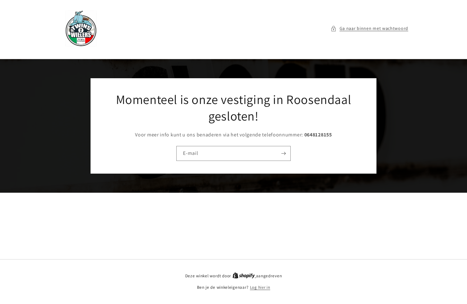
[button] (369, 28)
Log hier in (260, 287)
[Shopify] (244, 276)
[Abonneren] (283, 153)
